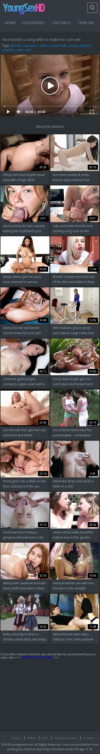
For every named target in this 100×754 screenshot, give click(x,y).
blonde (16, 45)
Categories (33, 22)
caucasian (30, 45)
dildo (44, 45)
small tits (8, 50)
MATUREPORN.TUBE (37, 657)
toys (20, 50)
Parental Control (65, 738)
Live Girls (61, 22)
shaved (85, 45)
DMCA (31, 738)
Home (10, 22)
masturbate (58, 45)
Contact (88, 738)
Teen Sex (86, 22)
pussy (73, 45)
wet (28, 50)
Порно (16, 738)
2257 (45, 738)
